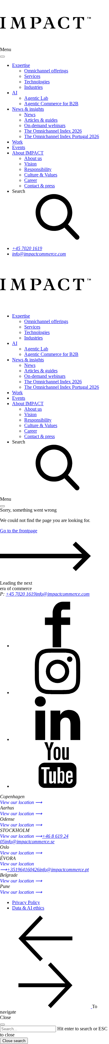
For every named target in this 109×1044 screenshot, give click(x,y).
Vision (30, 163)
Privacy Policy (26, 902)
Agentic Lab (36, 98)
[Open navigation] (2, 506)
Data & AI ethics (28, 907)
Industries (33, 87)
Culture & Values (40, 174)
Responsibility (37, 169)
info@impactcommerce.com (39, 253)
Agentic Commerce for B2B (51, 103)
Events (18, 147)
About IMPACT (28, 152)
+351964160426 (23, 869)
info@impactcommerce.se (29, 841)
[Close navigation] (2, 56)
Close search (13, 1041)
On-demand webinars (44, 125)
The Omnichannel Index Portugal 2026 (61, 136)
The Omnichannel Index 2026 (53, 131)
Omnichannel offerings (46, 70)
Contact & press (39, 185)
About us (33, 158)
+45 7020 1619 (27, 248)
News (29, 114)
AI (14, 92)
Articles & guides (41, 120)
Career (30, 180)
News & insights (28, 109)
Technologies (37, 81)
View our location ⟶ (21, 802)
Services (32, 76)
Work (17, 141)
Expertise (21, 65)
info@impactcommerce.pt (64, 869)
